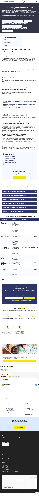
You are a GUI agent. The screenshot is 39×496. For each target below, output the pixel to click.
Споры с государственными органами (21, 23)
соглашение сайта (16, 300)
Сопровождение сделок (7, 25)
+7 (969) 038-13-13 (5, 466)
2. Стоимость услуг (6, 40)
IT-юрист (24, 28)
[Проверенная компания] (7, 454)
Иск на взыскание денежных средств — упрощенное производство (18, 355)
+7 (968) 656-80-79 (5, 465)
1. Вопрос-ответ (6, 39)
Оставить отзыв (5, 379)
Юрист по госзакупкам (17, 25)
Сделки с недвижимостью (10, 162)
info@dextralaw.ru (7, 469)
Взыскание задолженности (10, 156)
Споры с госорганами (9, 160)
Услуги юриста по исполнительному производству (12, 28)
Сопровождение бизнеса (10, 158)
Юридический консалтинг (7, 23)
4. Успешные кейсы (6, 43)
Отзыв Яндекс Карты (5, 398)
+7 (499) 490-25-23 (19, 424)
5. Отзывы (5, 45)
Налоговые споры (8, 164)
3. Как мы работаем (6, 42)
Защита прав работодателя (7, 30)
